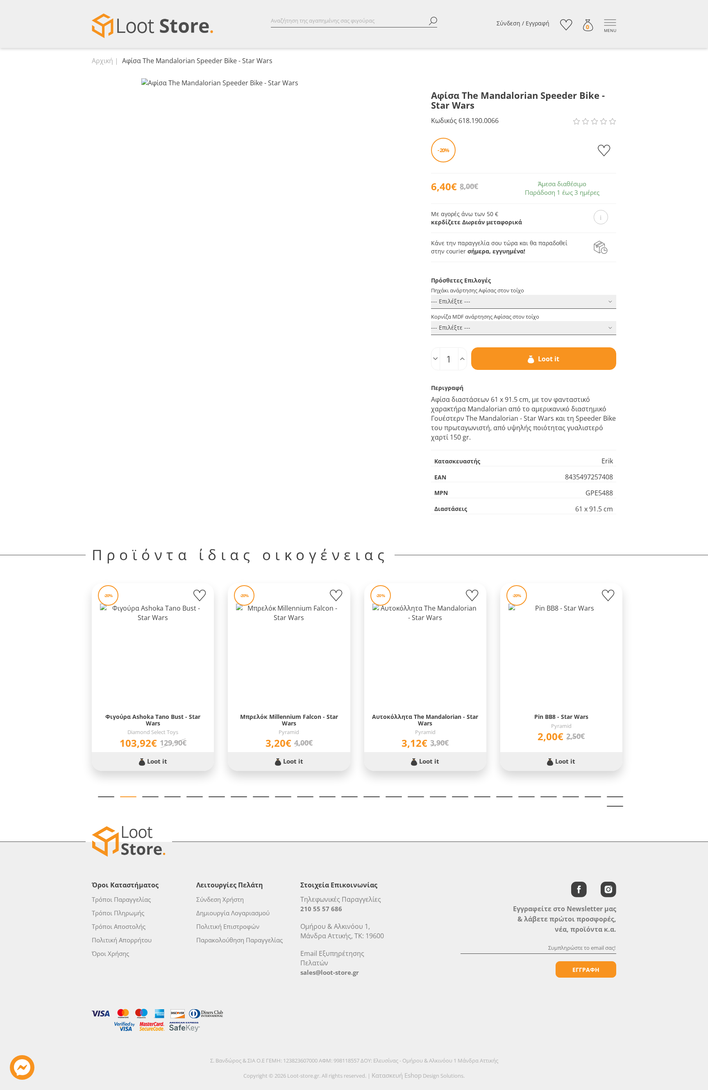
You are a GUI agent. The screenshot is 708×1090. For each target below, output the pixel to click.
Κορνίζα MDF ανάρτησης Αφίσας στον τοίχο (485, 316)
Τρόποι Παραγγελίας (121, 899)
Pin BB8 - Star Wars (561, 717)
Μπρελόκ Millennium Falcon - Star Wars (289, 720)
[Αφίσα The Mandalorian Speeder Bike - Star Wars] (219, 82)
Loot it (547, 358)
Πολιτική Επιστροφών (227, 926)
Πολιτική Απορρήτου (122, 940)
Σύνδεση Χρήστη (220, 899)
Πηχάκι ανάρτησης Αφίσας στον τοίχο (477, 290)
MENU (610, 30)
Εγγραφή (537, 23)
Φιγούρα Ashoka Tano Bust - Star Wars (152, 720)
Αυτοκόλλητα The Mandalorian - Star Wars (425, 720)
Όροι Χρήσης (110, 953)
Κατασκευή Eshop (397, 1075)
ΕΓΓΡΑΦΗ (585, 970)
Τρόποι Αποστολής (118, 926)
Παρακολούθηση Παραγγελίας (239, 940)
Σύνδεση (508, 23)
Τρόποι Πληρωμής (118, 913)
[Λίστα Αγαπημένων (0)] (566, 24)
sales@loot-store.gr (329, 972)
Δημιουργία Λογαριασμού (233, 913)
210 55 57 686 (321, 909)
